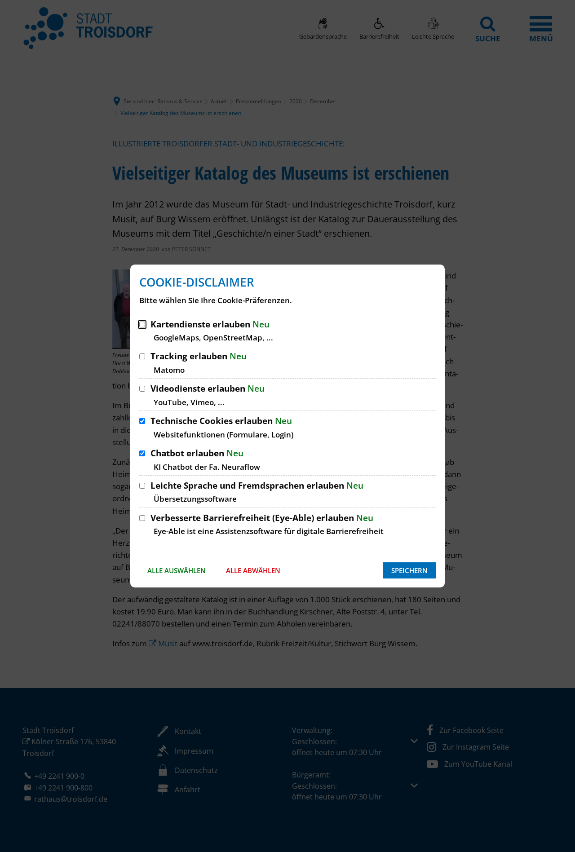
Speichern (409, 570)
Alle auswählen (176, 570)
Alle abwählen (253, 570)
